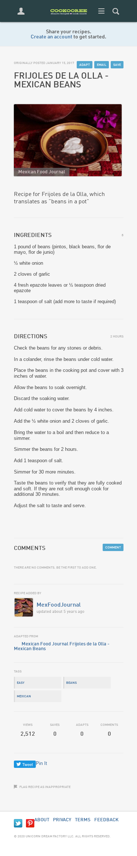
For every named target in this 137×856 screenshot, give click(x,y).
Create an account (51, 36)
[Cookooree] (68, 20)
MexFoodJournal (59, 605)
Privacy (62, 820)
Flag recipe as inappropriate (45, 787)
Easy (20, 683)
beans (71, 683)
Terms (83, 820)
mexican (24, 696)
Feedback (106, 820)
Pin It (41, 763)
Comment (113, 547)
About (41, 820)
